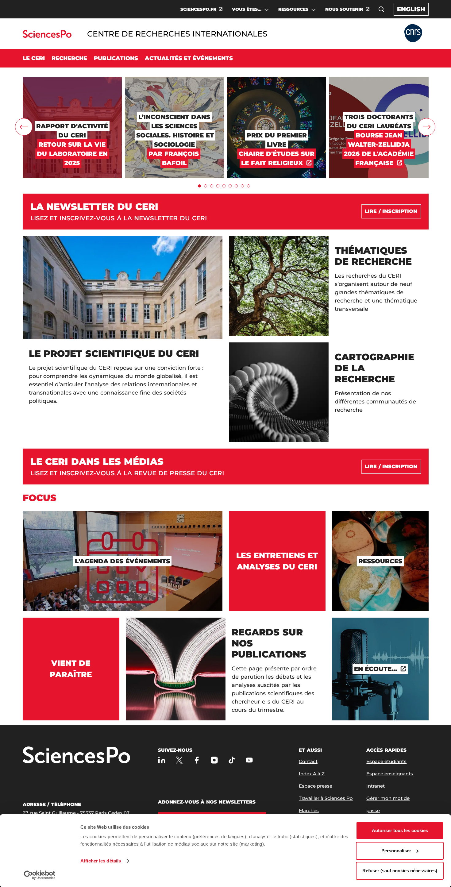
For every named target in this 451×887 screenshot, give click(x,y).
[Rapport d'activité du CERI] (72, 80)
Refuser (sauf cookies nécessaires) (399, 870)
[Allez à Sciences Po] (76, 755)
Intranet (375, 786)
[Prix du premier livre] (276, 80)
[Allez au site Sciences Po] (47, 36)
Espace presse (315, 786)
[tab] (199, 185)
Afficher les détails (100, 860)
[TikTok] (232, 760)
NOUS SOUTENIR (344, 9)
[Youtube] (249, 760)
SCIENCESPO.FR (198, 9)
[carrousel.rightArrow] (426, 127)
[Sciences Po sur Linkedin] (162, 760)
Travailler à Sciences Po (326, 798)
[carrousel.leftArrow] (24, 127)
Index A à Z (312, 774)
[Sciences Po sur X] (179, 760)
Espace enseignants (389, 774)
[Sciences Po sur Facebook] (197, 760)
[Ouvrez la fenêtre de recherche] (381, 9)
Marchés (309, 810)
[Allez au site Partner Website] (413, 33)
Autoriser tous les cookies (400, 830)
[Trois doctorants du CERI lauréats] (378, 80)
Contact (308, 761)
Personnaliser (396, 850)
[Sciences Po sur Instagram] (214, 760)
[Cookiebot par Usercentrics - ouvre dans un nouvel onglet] (40, 875)
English (411, 9)
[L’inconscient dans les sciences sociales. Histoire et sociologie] (174, 80)
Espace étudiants (386, 761)
